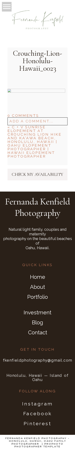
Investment (37, 312)
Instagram (37, 404)
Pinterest (38, 423)
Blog (37, 322)
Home (37, 277)
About (37, 287)
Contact (37, 332)
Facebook (37, 413)
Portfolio (37, 297)
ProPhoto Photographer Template (38, 445)
